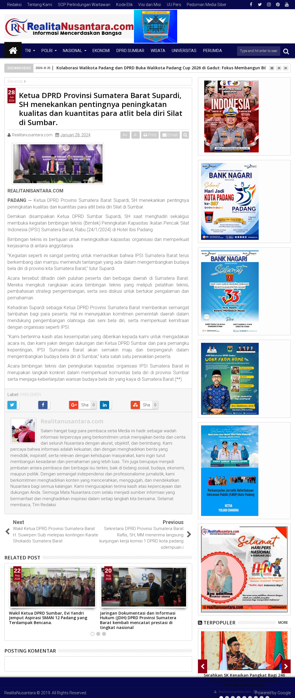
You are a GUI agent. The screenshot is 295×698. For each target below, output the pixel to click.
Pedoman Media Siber (206, 4)
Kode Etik (124, 4)
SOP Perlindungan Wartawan (84, 4)
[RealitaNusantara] (13, 50)
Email (172, 135)
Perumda (212, 50)
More (283, 622)
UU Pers (174, 4)
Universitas (184, 50)
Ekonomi (101, 50)
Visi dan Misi (149, 4)
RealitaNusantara (20, 693)
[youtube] (287, 4)
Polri (46, 50)
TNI (28, 50)
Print (151, 135)
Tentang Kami (39, 4)
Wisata (158, 50)
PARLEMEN (30, 394)
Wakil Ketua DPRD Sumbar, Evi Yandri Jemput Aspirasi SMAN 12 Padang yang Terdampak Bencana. (48, 618)
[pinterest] (278, 4)
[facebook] (251, 4)
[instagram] (269, 4)
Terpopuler (219, 622)
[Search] (286, 51)
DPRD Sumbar (130, 50)
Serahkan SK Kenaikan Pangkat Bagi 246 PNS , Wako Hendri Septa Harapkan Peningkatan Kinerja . (244, 680)
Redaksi (14, 4)
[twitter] (260, 4)
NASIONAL (72, 50)
